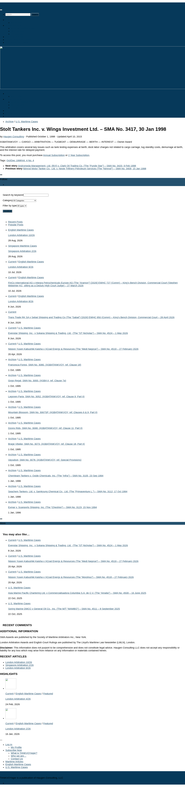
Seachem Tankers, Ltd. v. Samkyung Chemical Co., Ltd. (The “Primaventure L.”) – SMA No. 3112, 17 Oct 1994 (67, 491)
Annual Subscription (54, 155)
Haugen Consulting (13, 136)
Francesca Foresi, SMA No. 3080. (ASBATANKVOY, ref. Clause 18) (44, 364)
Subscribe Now (13, 25)
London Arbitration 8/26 (20, 301)
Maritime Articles (14, 36)
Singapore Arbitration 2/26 (22, 251)
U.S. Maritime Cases (16, 42)
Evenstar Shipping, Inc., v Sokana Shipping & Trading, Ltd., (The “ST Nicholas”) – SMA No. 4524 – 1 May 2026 (68, 333)
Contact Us (17, 34)
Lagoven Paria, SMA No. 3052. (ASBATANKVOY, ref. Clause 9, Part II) (46, 396)
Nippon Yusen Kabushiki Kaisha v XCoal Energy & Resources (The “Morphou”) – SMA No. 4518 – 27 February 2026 (71, 577)
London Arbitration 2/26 (18, 728)
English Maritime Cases (18, 39)
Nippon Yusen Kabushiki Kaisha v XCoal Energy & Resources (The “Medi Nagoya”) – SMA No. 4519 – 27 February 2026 (73, 349)
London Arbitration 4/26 (18, 699)
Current (12, 261)
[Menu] (1, 9)
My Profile (16, 22)
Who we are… (18, 31)
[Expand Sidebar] (1, 174)
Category (8, 200)
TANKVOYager (8, 3)
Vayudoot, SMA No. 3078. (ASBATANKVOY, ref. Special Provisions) (44, 460)
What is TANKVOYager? (24, 28)
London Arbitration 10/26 (21, 235)
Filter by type (10, 205)
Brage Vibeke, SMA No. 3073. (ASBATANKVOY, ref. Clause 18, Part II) (46, 444)
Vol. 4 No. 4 (27, 160)
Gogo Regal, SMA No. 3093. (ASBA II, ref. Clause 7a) (37, 380)
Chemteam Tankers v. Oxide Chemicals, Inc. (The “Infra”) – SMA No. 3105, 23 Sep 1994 (55, 475)
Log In (8, 19)
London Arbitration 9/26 (20, 267)
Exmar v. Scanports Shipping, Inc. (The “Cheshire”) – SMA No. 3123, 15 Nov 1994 (52, 507)
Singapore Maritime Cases (22, 246)
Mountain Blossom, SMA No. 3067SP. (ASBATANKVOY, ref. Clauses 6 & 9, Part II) (52, 412)
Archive (9, 121)
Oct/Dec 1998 (14, 160)
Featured (48, 693)
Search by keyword (13, 195)
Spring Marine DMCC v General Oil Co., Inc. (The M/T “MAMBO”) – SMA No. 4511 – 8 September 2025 (64, 608)
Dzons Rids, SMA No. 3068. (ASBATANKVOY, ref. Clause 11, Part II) (45, 428)
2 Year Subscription (78, 155)
